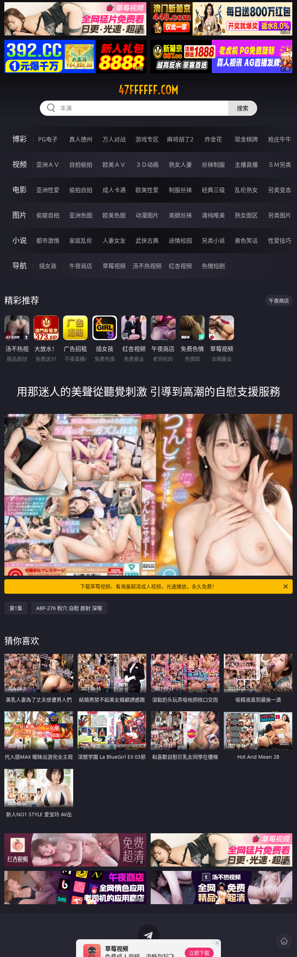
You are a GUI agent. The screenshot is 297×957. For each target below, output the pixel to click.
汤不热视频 (147, 266)
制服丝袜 (180, 190)
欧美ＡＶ (114, 165)
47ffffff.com (148, 89)
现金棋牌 (246, 139)
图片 (19, 215)
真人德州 (80, 139)
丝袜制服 (213, 165)
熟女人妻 (180, 165)
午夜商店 (80, 266)
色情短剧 (213, 266)
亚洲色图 (80, 215)
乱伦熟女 (246, 190)
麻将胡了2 (180, 139)
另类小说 (213, 241)
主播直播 (246, 165)
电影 (19, 190)
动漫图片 (147, 215)
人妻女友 (114, 241)
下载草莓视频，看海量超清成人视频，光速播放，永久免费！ (148, 586)
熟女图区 (246, 215)
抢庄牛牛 (279, 139)
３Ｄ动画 (147, 165)
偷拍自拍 (80, 190)
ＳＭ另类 (279, 165)
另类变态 (279, 190)
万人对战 (114, 139)
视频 (19, 164)
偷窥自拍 (47, 215)
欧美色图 (114, 215)
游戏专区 (147, 139)
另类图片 (279, 215)
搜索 (242, 108)
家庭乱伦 (80, 241)
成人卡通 (114, 190)
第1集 (15, 608)
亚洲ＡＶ (47, 165)
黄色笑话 (246, 241)
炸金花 (213, 139)
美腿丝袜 (180, 215)
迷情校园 (180, 241)
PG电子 (48, 139)
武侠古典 (147, 241)
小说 (19, 240)
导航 (19, 266)
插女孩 (48, 266)
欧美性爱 (147, 190)
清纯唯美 (213, 215)
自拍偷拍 (80, 165)
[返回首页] (284, 941)
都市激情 (47, 241)
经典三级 (213, 190)
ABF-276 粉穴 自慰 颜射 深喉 (69, 608)
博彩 (19, 139)
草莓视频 (114, 266)
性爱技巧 (279, 241)
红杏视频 (180, 266)
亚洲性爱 (47, 190)
